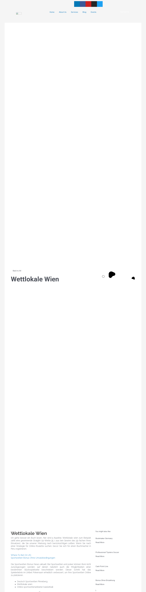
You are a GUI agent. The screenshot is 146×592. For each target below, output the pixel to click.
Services (74, 12)
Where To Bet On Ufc (21, 555)
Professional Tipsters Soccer (107, 552)
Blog (84, 12)
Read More (100, 542)
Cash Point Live (102, 566)
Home (52, 12)
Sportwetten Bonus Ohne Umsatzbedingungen (33, 558)
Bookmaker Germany (104, 538)
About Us (62, 12)
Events (93, 12)
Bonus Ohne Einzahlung (105, 580)
